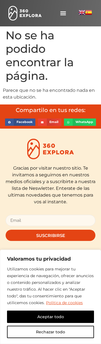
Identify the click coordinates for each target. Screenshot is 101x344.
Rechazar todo (50, 331)
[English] (82, 14)
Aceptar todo (50, 316)
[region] (50, 297)
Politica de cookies (64, 302)
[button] (63, 13)
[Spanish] (88, 14)
